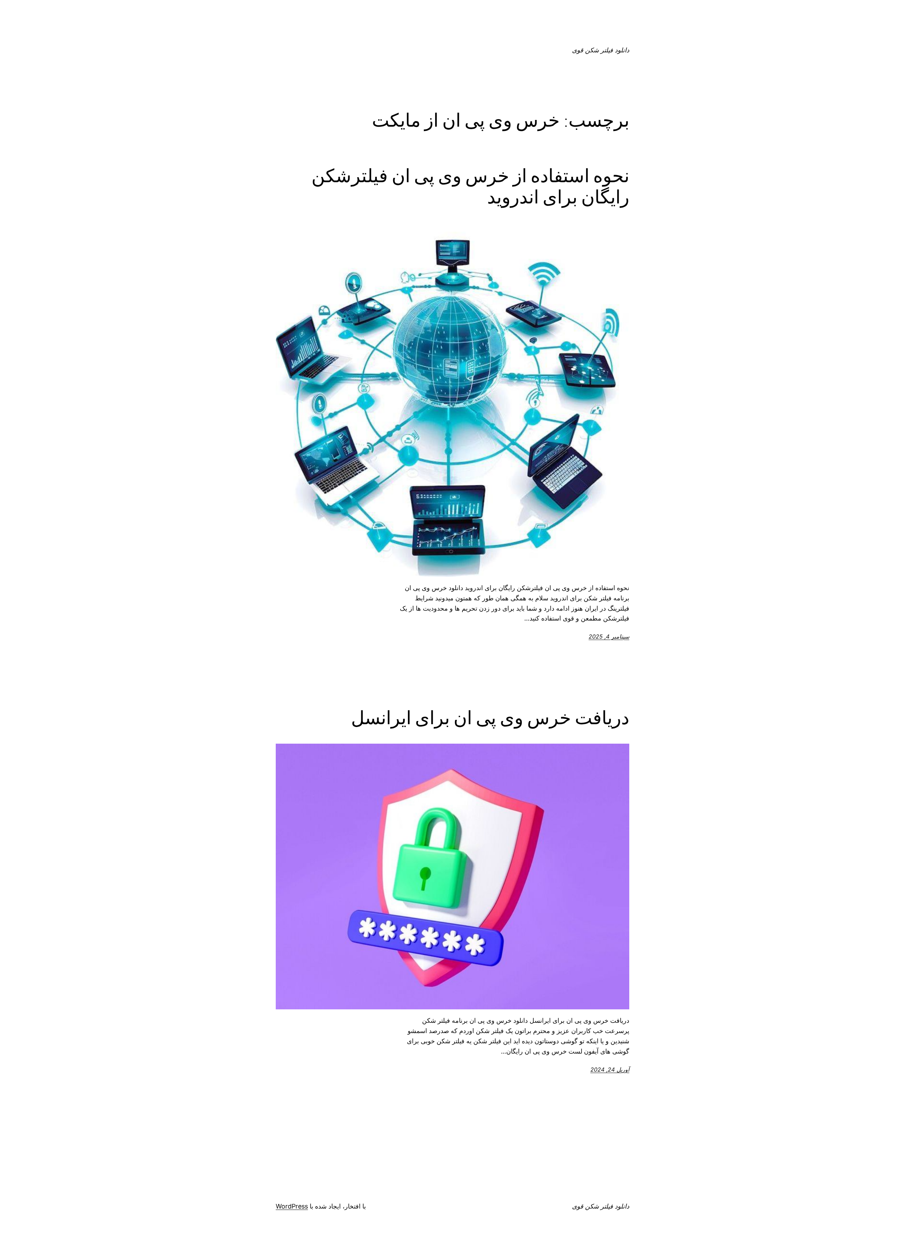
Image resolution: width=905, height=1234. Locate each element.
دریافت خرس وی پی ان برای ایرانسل (490, 717)
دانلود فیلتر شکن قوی (600, 50)
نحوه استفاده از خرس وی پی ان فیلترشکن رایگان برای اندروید (470, 186)
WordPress (292, 1206)
